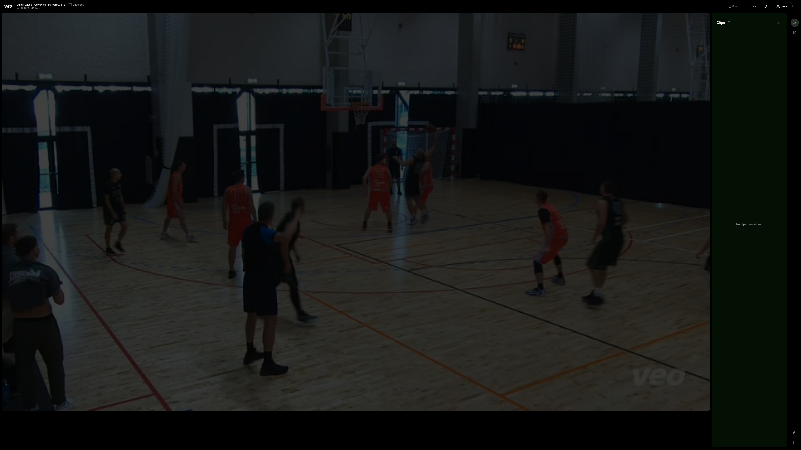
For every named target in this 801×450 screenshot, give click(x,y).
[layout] (795, 442)
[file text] (795, 32)
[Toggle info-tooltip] (729, 22)
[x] (778, 22)
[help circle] (795, 433)
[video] (795, 23)
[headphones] (755, 6)
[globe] (765, 6)
